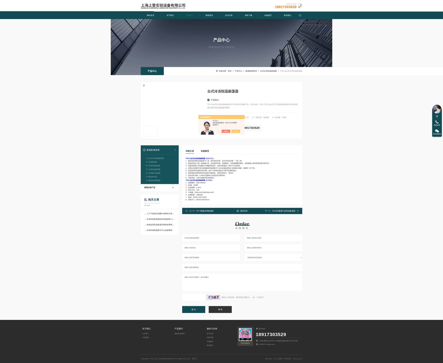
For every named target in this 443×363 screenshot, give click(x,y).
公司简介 (145, 333)
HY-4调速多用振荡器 (205, 211)
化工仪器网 (278, 359)
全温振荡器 (152, 162)
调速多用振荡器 (154, 180)
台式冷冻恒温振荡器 (268, 71)
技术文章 (229, 15)
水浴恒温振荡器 (154, 169)
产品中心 (189, 15)
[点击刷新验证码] (213, 297)
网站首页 (150, 15)
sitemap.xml (297, 359)
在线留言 (268, 15)
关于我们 (170, 15)
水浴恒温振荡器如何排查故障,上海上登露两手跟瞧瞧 (161, 219)
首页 (230, 71)
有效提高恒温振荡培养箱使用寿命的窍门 (161, 225)
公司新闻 (145, 337)
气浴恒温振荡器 (154, 166)
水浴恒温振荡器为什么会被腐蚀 (159, 230)
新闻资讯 (209, 15)
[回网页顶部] (437, 116)
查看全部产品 (149, 187)
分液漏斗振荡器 (154, 173)
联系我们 (287, 15)
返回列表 (244, 211)
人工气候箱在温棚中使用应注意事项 (161, 214)
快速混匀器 (152, 177)
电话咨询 (437, 125)
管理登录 (287, 359)
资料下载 (248, 15)
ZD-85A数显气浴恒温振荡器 (283, 211)
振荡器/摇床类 (251, 71)
